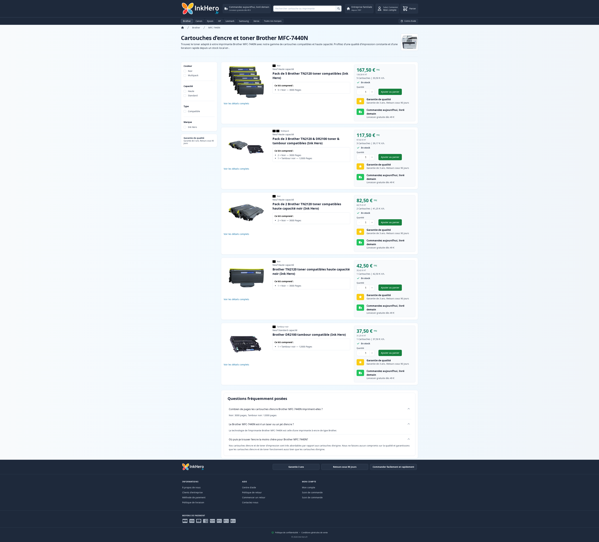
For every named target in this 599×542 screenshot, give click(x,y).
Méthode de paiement (193, 497)
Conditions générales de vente (314, 532)
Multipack (193, 75)
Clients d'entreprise (192, 492)
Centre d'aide (249, 487)
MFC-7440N (214, 27)
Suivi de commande (312, 492)
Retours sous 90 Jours (344, 466)
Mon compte (308, 487)
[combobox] (307, 9)
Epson (210, 21)
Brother (187, 21)
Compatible (194, 111)
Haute (191, 91)
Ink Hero (192, 127)
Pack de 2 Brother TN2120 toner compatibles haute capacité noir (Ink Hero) (307, 206)
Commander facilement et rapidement (393, 466)
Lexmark (230, 21)
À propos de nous (191, 487)
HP (219, 21)
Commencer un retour (253, 497)
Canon (199, 21)
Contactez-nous (250, 502)
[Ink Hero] (200, 8)
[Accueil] (182, 27)
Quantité (360, 87)
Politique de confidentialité (286, 532)
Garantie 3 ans (296, 466)
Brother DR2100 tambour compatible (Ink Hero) (309, 334)
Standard (193, 95)
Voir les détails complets (236, 103)
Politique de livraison (193, 502)
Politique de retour (252, 492)
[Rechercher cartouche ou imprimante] (338, 9)
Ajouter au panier (391, 92)
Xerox (256, 21)
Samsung (244, 21)
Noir (190, 70)
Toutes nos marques (273, 21)
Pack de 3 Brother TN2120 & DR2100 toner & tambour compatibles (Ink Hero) (306, 141)
